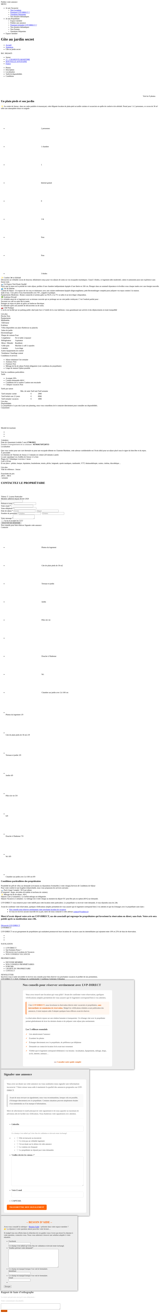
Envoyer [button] (4, 1311)
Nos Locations (15, 10)
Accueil (8, 45)
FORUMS (10, 966)
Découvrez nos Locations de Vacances (20, 952)
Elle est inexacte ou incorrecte (30, 1138)
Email (11, 1278)
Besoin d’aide (34, 1227)
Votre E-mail (17, 1190)
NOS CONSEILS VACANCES (18, 954)
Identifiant (12, 1271)
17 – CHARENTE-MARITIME (18, 59)
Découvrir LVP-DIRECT (10, 925)
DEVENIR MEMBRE (14, 962)
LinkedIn (15, 1124)
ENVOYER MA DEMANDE (11, 523)
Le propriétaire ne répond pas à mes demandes (36, 1150)
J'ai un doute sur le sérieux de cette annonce (35, 1144)
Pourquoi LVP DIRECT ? (20, 12)
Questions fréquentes (18, 14)
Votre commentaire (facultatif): (12, 1301)
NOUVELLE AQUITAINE (16, 62)
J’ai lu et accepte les (13, 521)
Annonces (9, 47)
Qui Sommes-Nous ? (13, 950)
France (8, 64)
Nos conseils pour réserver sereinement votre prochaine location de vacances (37, 910)
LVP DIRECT (11, 948)
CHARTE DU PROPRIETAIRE (18, 969)
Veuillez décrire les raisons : (23, 1155)
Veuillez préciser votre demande (21, 1248)
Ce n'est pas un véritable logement (32, 1141)
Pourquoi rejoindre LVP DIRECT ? (23, 25)
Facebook (12, 1241)
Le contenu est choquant (28, 1147)
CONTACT (10, 971)
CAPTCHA (16, 1201)
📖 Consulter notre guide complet (67, 1062)
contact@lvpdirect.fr (81, 912)
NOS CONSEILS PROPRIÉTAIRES (20, 964)
